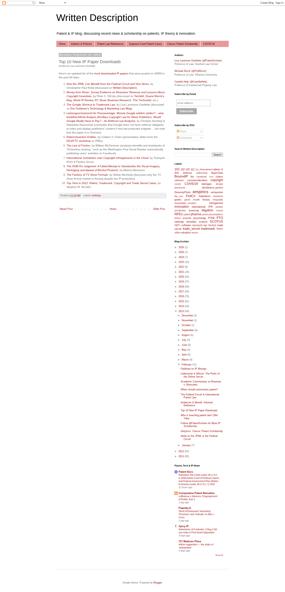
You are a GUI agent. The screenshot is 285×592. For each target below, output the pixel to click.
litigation (207, 210)
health (196, 199)
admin (216, 169)
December (188, 315)
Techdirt (139, 96)
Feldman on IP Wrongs (193, 368)
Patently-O (185, 508)
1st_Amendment (203, 169)
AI (222, 169)
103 (188, 169)
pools (205, 214)
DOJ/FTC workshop (78, 140)
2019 (182, 281)
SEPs (177, 225)
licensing (194, 210)
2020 (182, 276)
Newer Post (66, 208)
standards (197, 225)
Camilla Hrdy (181, 81)
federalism (204, 196)
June (185, 344)
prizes (177, 218)
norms (219, 210)
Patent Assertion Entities (81, 137)
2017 (182, 291)
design (219, 184)
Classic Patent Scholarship (182, 43)
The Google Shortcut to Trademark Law (90, 104)
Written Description (97, 17)
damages (207, 183)
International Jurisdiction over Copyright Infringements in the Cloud (107, 157)
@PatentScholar (212, 60)
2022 (182, 266)
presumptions (216, 214)
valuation (185, 232)
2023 (182, 262)
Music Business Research (115, 100)
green (187, 199)
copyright (216, 180)
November (188, 320)
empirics (200, 191)
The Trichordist (142, 100)
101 (177, 169)
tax (205, 225)
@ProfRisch (199, 71)
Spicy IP (184, 526)
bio (192, 176)
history (206, 199)
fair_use (178, 196)
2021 (182, 271)
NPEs (178, 214)
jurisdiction (180, 210)
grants (177, 199)
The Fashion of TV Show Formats (87, 174)
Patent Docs (186, 471)
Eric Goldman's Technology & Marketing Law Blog (100, 108)
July (184, 339)
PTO (220, 217)
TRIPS (219, 229)
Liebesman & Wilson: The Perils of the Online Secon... (200, 375)
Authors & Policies (81, 43)
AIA (176, 172)
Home (62, 43)
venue (194, 232)
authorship (201, 173)
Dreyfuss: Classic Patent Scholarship (202, 431)
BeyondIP (181, 176)
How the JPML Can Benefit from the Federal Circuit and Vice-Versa (107, 83)
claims (219, 176)
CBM (211, 177)
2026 (182, 247)
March (185, 359)
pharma (196, 214)
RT (96, 100)
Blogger (158, 582)
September (188, 330)
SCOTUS (216, 221)
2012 (182, 451)
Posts (183, 131)
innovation (181, 206)
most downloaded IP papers (111, 73)
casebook (201, 176)
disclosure (179, 187)
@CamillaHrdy (198, 81)
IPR (210, 206)
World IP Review (83, 100)
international (198, 206)
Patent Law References (110, 43)
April (184, 354)
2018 (182, 286)
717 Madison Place (190, 541)
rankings (96, 195)
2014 (182, 306)
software (186, 225)
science (203, 221)
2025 (182, 252)
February (187, 364)
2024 (182, 257)
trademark (208, 228)
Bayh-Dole (217, 172)
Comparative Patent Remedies (197, 493)
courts (177, 184)
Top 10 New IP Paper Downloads (199, 410)
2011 (182, 456)
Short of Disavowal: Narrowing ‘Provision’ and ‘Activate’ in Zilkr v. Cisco (196, 514)
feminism (218, 196)
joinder (219, 207)
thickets (212, 225)
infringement (216, 203)
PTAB (211, 218)
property (187, 218)
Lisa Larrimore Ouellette (187, 60)
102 (183, 169)
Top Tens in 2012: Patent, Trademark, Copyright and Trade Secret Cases (111, 183)
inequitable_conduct (185, 203)
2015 (182, 301)
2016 (182, 296)
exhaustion (217, 192)
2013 (182, 311)
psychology (199, 218)
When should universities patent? (199, 389)
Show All (219, 555)
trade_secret (191, 228)
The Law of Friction (78, 145)
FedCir (190, 196)
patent (187, 214)
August (186, 335)
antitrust (187, 172)
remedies (191, 221)
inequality (218, 199)
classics (179, 180)
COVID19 (191, 183)
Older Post (159, 208)
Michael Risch (182, 71)
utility (177, 232)
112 (192, 169)
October (186, 325)
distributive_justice (212, 187)
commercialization (197, 180)
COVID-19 (209, 43)
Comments (185, 137)
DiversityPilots (182, 192)
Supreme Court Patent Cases (145, 43)
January (186, 445)
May (184, 349)
